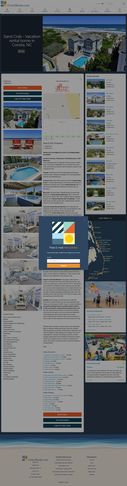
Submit (63, 266)
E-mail (49, 257)
